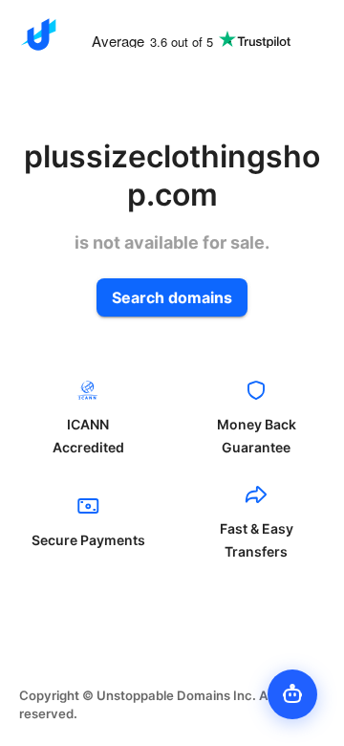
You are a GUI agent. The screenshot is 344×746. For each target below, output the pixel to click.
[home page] (38, 34)
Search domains (172, 297)
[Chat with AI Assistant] (292, 694)
